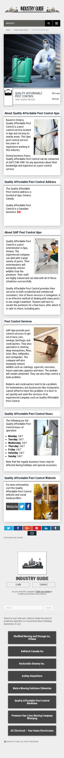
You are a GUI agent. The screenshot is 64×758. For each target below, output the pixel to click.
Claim (18, 584)
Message (56, 93)
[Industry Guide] (32, 9)
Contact (44, 584)
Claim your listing (42, 591)
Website (55, 99)
